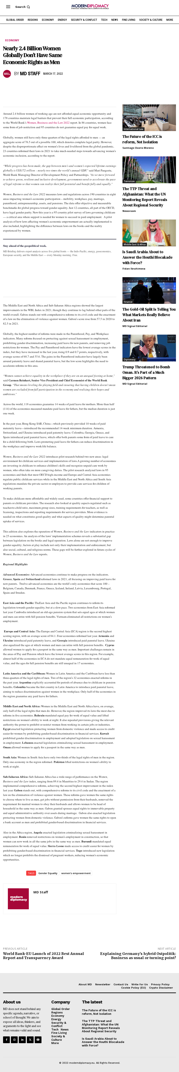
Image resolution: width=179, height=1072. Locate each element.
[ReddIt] (47, 86)
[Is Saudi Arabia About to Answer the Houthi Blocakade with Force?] (149, 233)
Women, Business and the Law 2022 (48, 122)
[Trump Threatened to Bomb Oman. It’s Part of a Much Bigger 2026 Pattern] (149, 348)
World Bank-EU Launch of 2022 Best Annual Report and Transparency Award (43, 955)
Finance (128, 301)
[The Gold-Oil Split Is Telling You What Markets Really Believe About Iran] (149, 290)
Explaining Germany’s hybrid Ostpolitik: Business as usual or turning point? (138, 955)
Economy (12, 40)
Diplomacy (129, 359)
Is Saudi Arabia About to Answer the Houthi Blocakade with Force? (147, 257)
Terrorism (129, 181)
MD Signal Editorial (134, 326)
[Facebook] (7, 86)
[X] (17, 86)
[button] (23, 7)
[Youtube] (38, 1039)
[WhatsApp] (27, 86)
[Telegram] (57, 86)
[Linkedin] (37, 86)
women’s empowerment (76, 873)
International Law (133, 129)
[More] (67, 86)
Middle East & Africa (135, 244)
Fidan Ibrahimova (133, 268)
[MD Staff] (7, 74)
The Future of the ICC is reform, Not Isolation (142, 139)
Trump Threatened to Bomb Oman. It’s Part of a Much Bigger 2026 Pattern (146, 372)
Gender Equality (47, 873)
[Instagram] (14, 1039)
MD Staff (30, 74)
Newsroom (129, 211)
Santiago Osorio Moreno (138, 147)
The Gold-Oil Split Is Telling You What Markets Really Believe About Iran (149, 315)
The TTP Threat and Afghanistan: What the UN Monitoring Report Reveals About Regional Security (144, 197)
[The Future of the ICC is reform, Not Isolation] (149, 117)
